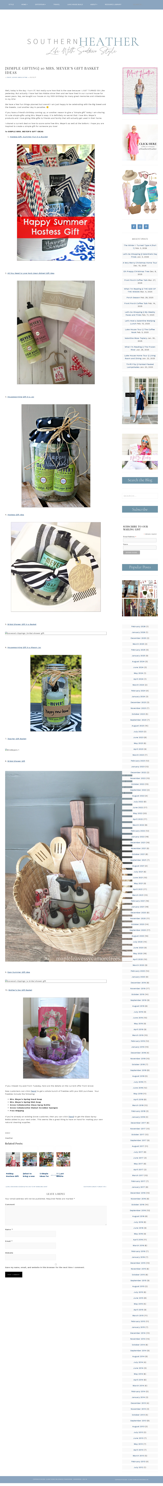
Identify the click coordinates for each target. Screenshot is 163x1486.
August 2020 (138, 936)
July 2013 (138, 1432)
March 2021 (138, 895)
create (9, 77)
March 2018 (138, 1105)
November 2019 (137, 988)
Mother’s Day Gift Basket (20, 990)
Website (9, 1253)
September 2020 (138, 930)
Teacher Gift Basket (16, 739)
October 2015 (138, 1275)
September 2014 (138, 1350)
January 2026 (138, 632)
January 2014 (138, 1397)
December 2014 (138, 1333)
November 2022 (138, 778)
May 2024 (138, 673)
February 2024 (138, 691)
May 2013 (138, 1444)
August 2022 (138, 796)
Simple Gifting (22, 77)
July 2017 (138, 1152)
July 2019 (138, 1012)
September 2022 (138, 790)
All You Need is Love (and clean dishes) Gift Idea (31, 273)
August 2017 (138, 1146)
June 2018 (138, 1088)
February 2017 (138, 1181)
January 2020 (138, 977)
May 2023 (138, 743)
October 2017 (137, 1134)
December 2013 (138, 1403)
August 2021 (138, 866)
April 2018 (138, 1099)
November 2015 (138, 1269)
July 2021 (138, 872)
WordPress (77, 1479)
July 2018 (138, 1082)
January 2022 (138, 837)
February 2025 (138, 650)
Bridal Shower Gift (16, 761)
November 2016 (138, 1199)
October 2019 (137, 994)
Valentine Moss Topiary (136, 338)
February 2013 (138, 1461)
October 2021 (138, 854)
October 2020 (137, 924)
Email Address (129, 537)
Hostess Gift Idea (16, 515)
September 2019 (138, 1000)
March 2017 (138, 1175)
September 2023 (138, 720)
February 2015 (138, 1321)
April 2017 (138, 1169)
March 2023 (138, 755)
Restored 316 (143, 1479)
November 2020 (138, 918)
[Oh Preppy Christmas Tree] (149, 608)
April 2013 (138, 1450)
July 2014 (138, 1362)
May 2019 (138, 1023)
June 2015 (138, 1298)
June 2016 (138, 1228)
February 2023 (138, 761)
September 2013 (138, 1421)
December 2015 (138, 1263)
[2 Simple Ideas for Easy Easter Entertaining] (46, 1156)
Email (9, 1241)
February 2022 (138, 831)
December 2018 (138, 1053)
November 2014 (138, 1339)
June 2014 (138, 1368)
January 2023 (138, 766)
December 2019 (138, 983)
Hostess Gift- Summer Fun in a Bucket (29, 137)
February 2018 (138, 1111)
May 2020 (138, 953)
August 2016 (138, 1216)
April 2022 (138, 819)
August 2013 (138, 1426)
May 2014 (138, 1374)
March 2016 (138, 1245)
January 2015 (138, 1327)
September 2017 (138, 1140)
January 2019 (137, 1047)
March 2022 (138, 825)
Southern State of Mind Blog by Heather (81, 43)
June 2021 (138, 877)
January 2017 (138, 1187)
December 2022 (138, 772)
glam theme (132, 1479)
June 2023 (138, 737)
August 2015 (138, 1286)
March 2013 (138, 1456)
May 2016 (138, 1234)
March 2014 (138, 1385)
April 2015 (138, 1310)
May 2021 (138, 883)
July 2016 (138, 1222)
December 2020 (138, 912)
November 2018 (138, 1058)
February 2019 (138, 1041)
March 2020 (138, 965)
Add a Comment (56, 1175)
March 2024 (138, 685)
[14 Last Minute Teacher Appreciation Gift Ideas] (63, 1156)
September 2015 (138, 1280)
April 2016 (138, 1239)
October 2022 (137, 784)
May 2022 (137, 813)
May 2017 (138, 1164)
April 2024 (139, 679)
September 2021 (138, 860)
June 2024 (138, 667)
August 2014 (138, 1356)
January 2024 (138, 696)
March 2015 (138, 1315)
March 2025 (138, 644)
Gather (14, 77)
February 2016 (138, 1251)
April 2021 (138, 889)
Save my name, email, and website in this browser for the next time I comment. (45, 1267)
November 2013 (138, 1409)
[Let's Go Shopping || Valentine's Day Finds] (149, 589)
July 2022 (138, 802)
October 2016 (137, 1204)
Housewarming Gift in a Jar (21, 397)
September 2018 (138, 1070)
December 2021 (138, 842)
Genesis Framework (65, 1479)
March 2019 (138, 1035)
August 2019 (138, 1006)
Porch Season (133, 297)
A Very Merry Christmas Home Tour (140, 263)
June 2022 (138, 807)
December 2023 (138, 702)
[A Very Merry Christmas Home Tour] (131, 608)
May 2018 (138, 1093)
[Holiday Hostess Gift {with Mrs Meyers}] (13, 1156)
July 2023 (138, 731)
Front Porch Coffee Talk (136, 280)
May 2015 (138, 1304)
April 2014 (138, 1380)
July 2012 (138, 1467)
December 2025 (138, 638)
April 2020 (138, 959)
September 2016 (138, 1210)
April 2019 (138, 1029)
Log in (84, 1479)
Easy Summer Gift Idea (19, 972)
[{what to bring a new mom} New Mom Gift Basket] (29, 1156)
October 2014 (138, 1345)
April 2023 (138, 749)
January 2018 (138, 1117)
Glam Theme (50, 1479)
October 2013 (138, 1415)
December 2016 (138, 1193)
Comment (10, 1204)
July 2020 (138, 942)
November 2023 (138, 708)
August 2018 (138, 1076)
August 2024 (138, 661)
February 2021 (138, 901)
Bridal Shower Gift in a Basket (22, 624)
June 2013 (138, 1438)
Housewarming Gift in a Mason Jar (24, 647)
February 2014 (138, 1391)
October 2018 (138, 1064)
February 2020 (138, 971)
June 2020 (138, 947)
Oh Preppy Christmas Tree (136, 271)
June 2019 (138, 1018)
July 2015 (138, 1292)
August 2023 (138, 726)
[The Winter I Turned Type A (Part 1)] (131, 589)
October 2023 (138, 714)
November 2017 (138, 1129)
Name (9, 1229)
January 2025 (138, 656)
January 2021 (137, 907)
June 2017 (138, 1158)
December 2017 (138, 1123)
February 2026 (138, 626)
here (33, 1091)
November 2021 (138, 848)
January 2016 (138, 1257)
